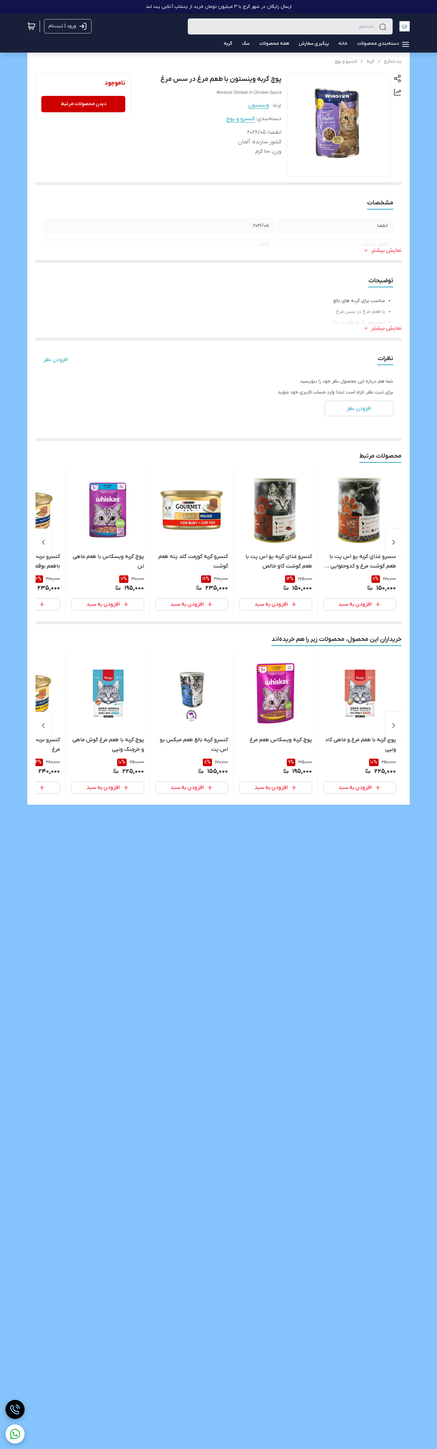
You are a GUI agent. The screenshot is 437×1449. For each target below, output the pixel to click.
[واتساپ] (15, 1434)
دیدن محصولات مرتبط (83, 104)
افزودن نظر (56, 359)
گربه (370, 61)
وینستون (258, 105)
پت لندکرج (392, 61)
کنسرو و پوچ (346, 61)
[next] (43, 542)
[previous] (393, 542)
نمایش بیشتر (386, 250)
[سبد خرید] (31, 26)
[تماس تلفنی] (15, 1409)
